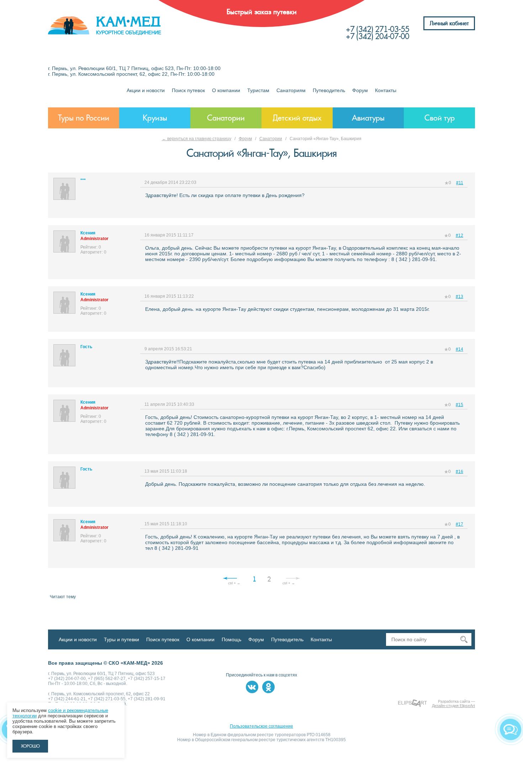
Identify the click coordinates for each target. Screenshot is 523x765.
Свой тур (439, 118)
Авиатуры (368, 118)
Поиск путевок (188, 90)
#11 (459, 182)
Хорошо (30, 746)
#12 (459, 235)
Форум (360, 90)
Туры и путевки (121, 639)
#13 (459, 296)
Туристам (258, 90)
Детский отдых (297, 118)
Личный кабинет (449, 23)
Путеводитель (329, 90)
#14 (459, 349)
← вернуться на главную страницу (196, 138)
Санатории (226, 118)
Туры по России (83, 118)
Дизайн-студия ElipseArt (453, 705)
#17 (459, 524)
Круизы (155, 118)
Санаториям (291, 90)
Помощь (231, 639)
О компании (226, 90)
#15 (459, 404)
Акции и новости (146, 90)
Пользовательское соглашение (261, 726)
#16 (459, 471)
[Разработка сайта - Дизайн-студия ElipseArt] (412, 703)
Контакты (385, 90)
